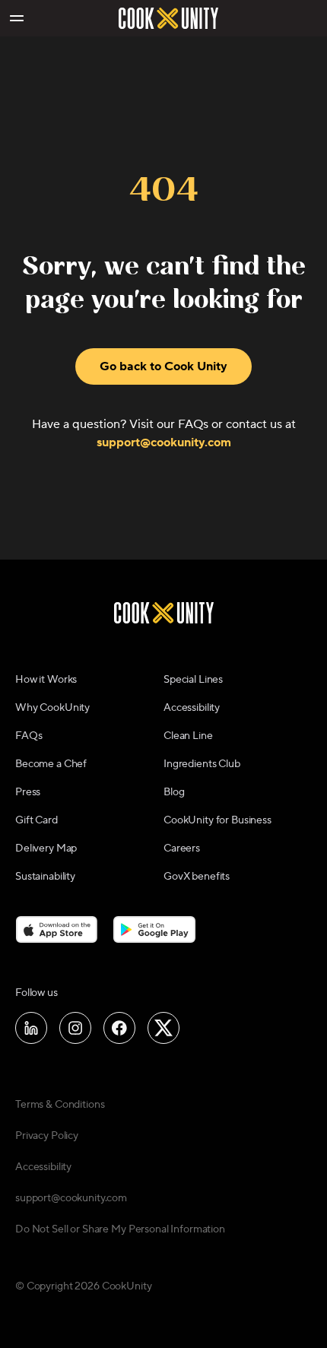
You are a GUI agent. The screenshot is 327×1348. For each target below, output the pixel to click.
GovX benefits (197, 876)
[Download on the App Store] (56, 929)
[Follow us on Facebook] (119, 1028)
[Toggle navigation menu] (16, 18)
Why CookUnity (52, 708)
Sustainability (45, 876)
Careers (182, 848)
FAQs (28, 736)
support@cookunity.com (164, 442)
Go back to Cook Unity (163, 366)
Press (27, 792)
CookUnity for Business (217, 820)
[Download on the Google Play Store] (154, 929)
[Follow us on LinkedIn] (31, 1028)
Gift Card (36, 820)
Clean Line (188, 736)
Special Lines (193, 680)
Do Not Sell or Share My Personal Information (120, 1229)
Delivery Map (46, 848)
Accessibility (192, 708)
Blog (174, 792)
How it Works (46, 680)
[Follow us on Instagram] (75, 1028)
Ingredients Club (202, 764)
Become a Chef (51, 764)
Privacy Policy (46, 1136)
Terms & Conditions (59, 1105)
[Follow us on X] (163, 1028)
